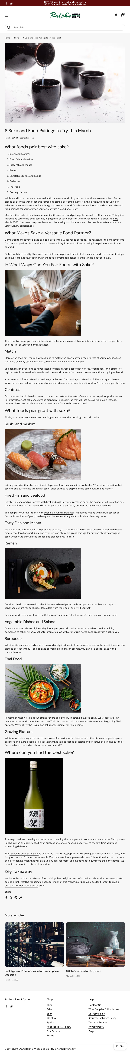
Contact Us (94, 1005)
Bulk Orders (53, 1031)
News (16, 38)
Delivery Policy (96, 1013)
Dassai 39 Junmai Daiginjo (58, 512)
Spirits (50, 1022)
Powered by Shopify (65, 1048)
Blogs (91, 1031)
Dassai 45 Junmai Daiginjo (24, 853)
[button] (122, 15)
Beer (49, 1013)
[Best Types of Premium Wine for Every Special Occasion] (34, 944)
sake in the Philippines (110, 839)
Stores (50, 1035)
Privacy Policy (96, 1026)
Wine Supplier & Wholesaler (104, 1009)
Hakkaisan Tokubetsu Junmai (49, 725)
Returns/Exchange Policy (102, 1018)
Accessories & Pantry (59, 1026)
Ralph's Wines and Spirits (39, 1048)
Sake (49, 1009)
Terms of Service (97, 1022)
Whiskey (51, 1018)
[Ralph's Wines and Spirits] (65, 15)
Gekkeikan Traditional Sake (59, 615)
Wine (49, 1005)
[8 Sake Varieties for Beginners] (95, 944)
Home (7, 38)
